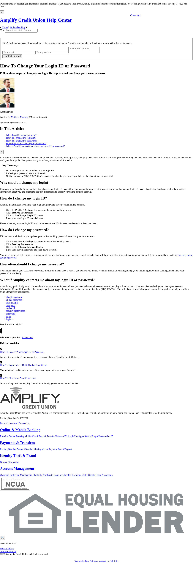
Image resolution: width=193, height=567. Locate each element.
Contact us (135, 15)
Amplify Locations (72, 475)
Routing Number (8, 449)
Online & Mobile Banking (20, 430)
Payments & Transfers (17, 443)
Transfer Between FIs (57, 436)
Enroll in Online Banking (12, 436)
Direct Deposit (65, 449)
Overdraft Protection (9, 475)
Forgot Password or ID (102, 436)
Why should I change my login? (21, 135)
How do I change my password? (21, 140)
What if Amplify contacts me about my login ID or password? (35, 146)
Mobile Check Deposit (35, 436)
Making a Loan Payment (45, 449)
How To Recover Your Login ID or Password (22, 352)
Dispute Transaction (9, 462)
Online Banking (17, 27)
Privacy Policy (7, 548)
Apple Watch (84, 436)
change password (14, 297)
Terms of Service (8, 551)
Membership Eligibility (31, 475)
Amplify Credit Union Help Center (36, 20)
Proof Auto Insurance (53, 475)
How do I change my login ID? (21, 138)
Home (5, 27)
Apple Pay (73, 436)
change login (12, 302)
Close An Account (104, 475)
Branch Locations (8, 423)
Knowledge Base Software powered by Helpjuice (96, 561)
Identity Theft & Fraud (18, 456)
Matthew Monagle (19, 117)
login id (9, 319)
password (10, 313)
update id (10, 308)
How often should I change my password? (26, 143)
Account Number (25, 449)
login (8, 316)
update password (14, 300)
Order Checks (88, 475)
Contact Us (27, 337)
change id (10, 305)
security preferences (15, 311)
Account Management (17, 468)
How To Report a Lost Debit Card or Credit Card (23, 365)
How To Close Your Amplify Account (18, 378)
